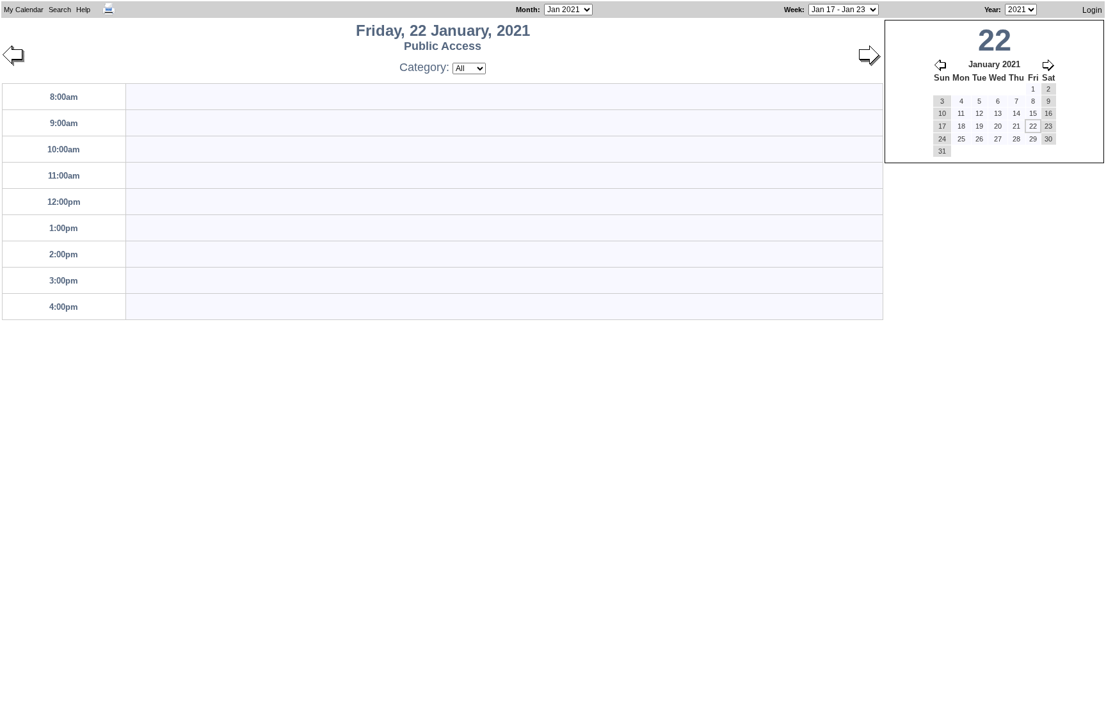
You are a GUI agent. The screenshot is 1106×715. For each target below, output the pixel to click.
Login (1092, 10)
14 (1016, 113)
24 (942, 139)
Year (991, 9)
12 (979, 113)
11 (961, 113)
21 (1016, 126)
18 (961, 126)
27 (998, 139)
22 (1033, 126)
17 (942, 126)
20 (998, 126)
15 (1033, 113)
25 (961, 139)
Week (793, 9)
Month (527, 9)
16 (1048, 113)
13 (998, 113)
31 (942, 151)
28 (1016, 139)
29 (1033, 139)
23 (1048, 126)
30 (1048, 139)
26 (979, 139)
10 (942, 113)
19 (979, 126)
